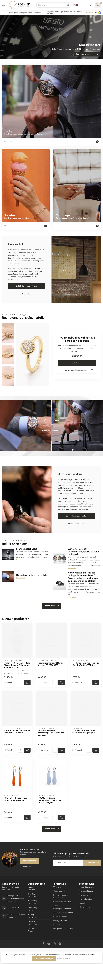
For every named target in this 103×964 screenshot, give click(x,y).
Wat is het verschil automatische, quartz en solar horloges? (83, 551)
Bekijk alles (50, 605)
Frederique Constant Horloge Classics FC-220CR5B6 (85, 664)
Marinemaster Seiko (26, 548)
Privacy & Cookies (60, 920)
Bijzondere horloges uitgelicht (32, 575)
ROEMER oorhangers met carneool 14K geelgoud (15, 799)
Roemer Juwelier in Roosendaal (60, 896)
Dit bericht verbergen (44, 958)
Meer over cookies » (64, 958)
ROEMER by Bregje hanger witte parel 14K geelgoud (84, 731)
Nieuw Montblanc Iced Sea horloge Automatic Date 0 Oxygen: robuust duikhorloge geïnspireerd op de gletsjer (83, 576)
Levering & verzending (62, 902)
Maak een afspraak (27, 294)
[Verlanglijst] (90, 5)
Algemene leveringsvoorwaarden (62, 907)
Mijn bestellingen (86, 891)
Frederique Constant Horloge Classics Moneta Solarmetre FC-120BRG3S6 (17, 665)
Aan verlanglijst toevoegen (75, 370)
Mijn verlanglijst (85, 899)
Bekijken (75, 363)
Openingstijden (59, 891)
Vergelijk (10, 682)
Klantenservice (29, 860)
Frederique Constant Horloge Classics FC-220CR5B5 (51, 664)
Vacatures (57, 887)
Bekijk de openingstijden (26, 286)
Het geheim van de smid (63, 928)
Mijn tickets (83, 895)
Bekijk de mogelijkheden (76, 516)
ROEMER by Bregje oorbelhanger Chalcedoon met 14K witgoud (49, 800)
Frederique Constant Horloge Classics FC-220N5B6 (17, 731)
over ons (27, 866)
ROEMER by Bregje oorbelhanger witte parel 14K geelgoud (51, 732)
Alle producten (85, 907)
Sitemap (56, 924)
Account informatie (86, 887)
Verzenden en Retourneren (64, 912)
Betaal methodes (60, 916)
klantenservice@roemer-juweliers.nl (17, 915)
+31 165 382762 (13, 908)
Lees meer (20, 560)
